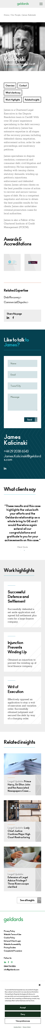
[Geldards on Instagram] (12, 962)
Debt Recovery (12, 297)
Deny (23, 1014)
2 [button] (24, 550)
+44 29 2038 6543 (16, 451)
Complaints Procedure (13, 951)
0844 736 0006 (10, 966)
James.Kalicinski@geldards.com (22, 458)
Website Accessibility (12, 944)
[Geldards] (23, 3)
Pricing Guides (10, 947)
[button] (39, 985)
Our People (16, 15)
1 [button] (21, 550)
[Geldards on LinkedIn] (8, 317)
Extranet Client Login (12, 941)
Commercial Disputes (15, 302)
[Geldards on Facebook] (13, 317)
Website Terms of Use (12, 934)
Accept (23, 1007)
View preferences (23, 1021)
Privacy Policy (27, 1027)
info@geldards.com (11, 969)
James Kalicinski (29, 15)
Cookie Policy (17, 1027)
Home (6, 15)
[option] (22, 524)
